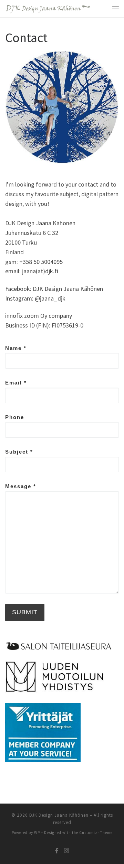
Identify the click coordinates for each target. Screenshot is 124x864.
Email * (16, 383)
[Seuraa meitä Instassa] (66, 850)
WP (37, 832)
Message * (20, 486)
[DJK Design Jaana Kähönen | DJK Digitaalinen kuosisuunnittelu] (47, 8)
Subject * (19, 452)
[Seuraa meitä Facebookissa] (57, 850)
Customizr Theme (96, 832)
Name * (16, 348)
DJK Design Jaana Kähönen (59, 815)
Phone (14, 417)
